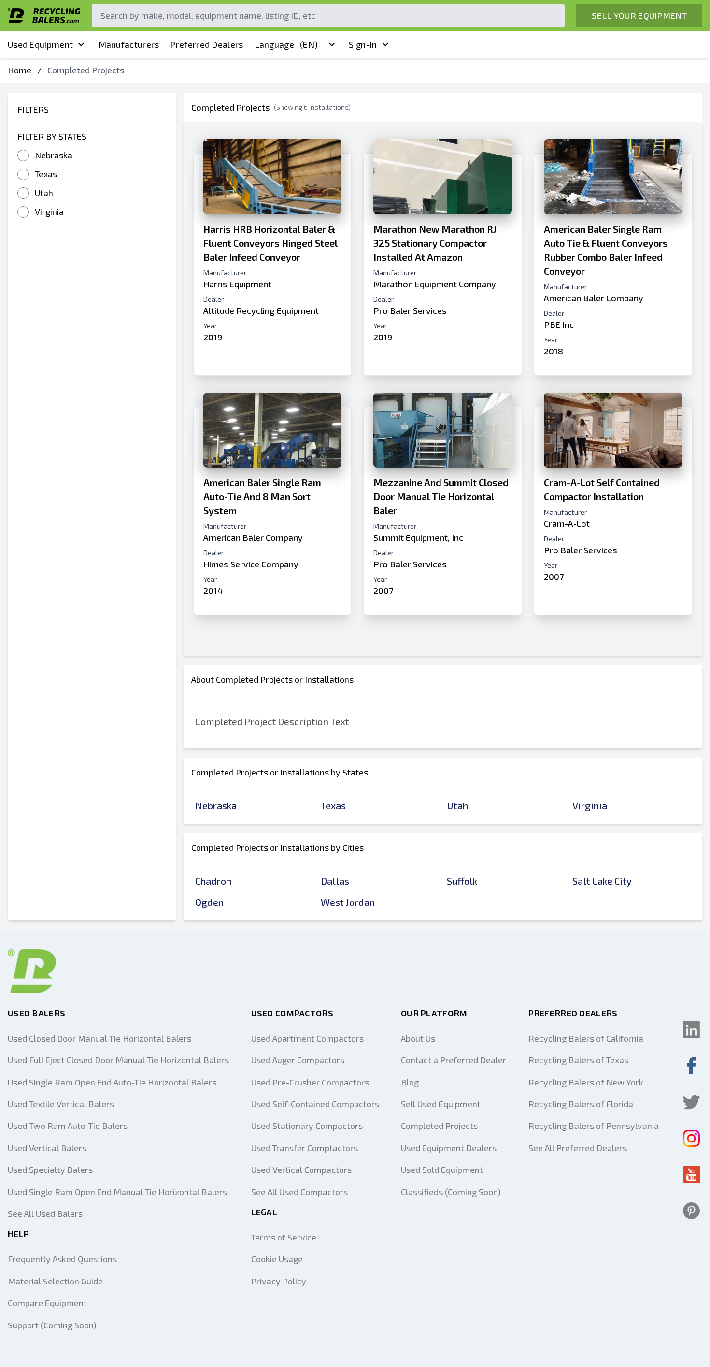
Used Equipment (40, 44)
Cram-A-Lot (567, 523)
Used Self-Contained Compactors (315, 1104)
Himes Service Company (250, 564)
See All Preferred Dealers (577, 1147)
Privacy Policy (278, 1281)
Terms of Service (283, 1237)
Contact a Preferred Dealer (453, 1060)
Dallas (335, 881)
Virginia (49, 211)
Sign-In (363, 44)
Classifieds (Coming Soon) (451, 1191)
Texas (46, 174)
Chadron (213, 881)
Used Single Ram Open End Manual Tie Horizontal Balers (117, 1191)
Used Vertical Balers (47, 1147)
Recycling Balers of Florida (580, 1104)
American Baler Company (593, 298)
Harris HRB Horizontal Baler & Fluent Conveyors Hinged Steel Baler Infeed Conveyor (270, 243)
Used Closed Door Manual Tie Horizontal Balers (99, 1038)
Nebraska (53, 155)
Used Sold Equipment (442, 1169)
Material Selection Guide (55, 1281)
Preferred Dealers (206, 44)
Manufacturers (129, 44)
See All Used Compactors (299, 1191)
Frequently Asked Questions (62, 1259)
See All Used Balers (45, 1213)
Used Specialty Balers (50, 1169)
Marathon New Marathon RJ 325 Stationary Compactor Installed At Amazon (435, 243)
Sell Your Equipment (639, 15)
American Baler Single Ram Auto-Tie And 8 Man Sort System (262, 496)
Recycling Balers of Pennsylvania (593, 1125)
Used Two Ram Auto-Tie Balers (68, 1125)
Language (286, 44)
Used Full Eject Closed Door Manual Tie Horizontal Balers (118, 1060)
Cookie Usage (277, 1259)
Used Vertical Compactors (301, 1169)
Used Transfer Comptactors (304, 1147)
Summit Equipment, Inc (418, 537)
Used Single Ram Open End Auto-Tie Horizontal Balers (112, 1082)
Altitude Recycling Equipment (261, 310)
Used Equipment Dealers (449, 1147)
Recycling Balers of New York (585, 1082)
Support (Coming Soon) (52, 1325)
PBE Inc (559, 324)
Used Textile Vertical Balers (61, 1104)
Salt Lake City (602, 881)
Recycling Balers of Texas (578, 1060)
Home (19, 70)
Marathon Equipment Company (434, 284)
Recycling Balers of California (585, 1038)
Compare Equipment (47, 1302)
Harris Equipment (237, 284)
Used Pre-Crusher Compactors (310, 1082)
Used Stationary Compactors (307, 1125)
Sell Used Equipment (441, 1104)
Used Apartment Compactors (307, 1038)
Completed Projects (439, 1125)
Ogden (209, 902)
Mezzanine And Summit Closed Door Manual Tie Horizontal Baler (441, 496)
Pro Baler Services (410, 310)
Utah (44, 192)
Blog (410, 1082)
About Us (418, 1038)
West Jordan (348, 902)
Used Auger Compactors (297, 1060)
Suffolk (462, 881)
